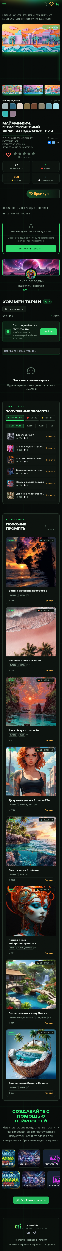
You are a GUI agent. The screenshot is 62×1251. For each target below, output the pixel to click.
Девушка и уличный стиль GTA (29, 800)
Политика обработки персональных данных (32, 1244)
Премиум (41, 193)
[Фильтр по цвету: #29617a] (13, 106)
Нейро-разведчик (24, 147)
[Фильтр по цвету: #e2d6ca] (20, 106)
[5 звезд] (33, 154)
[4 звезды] (29, 154)
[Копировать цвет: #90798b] (15, 110)
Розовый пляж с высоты (25, 660)
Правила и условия (36, 1239)
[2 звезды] (20, 154)
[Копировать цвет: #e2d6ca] (22, 103)
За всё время (15, 426)
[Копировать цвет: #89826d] (44, 103)
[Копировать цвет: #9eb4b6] (8, 103)
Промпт (43, 208)
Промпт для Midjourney (20, 138)
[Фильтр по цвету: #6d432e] (34, 106)
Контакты (20, 1239)
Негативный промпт (16, 213)
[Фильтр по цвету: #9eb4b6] (5, 106)
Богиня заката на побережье (28, 590)
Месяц (42, 426)
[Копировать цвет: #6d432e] (37, 103)
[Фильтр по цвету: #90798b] (13, 114)
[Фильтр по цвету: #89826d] (42, 106)
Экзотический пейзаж (24, 870)
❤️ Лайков (32, 418)
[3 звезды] (24, 154)
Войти (48, 331)
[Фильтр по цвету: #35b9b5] (5, 114)
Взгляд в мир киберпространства (22, 941)
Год (51, 426)
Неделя (30, 426)
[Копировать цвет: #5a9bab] (51, 103)
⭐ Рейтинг (47, 418)
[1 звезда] (15, 154)
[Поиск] (45, 4)
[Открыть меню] (4, 5)
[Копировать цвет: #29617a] (15, 103)
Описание (9, 208)
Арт (16, 141)
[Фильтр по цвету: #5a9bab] (49, 106)
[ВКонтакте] (49, 142)
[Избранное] (51, 4)
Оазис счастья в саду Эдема (28, 1013)
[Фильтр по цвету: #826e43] (27, 106)
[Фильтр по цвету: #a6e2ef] (56, 106)
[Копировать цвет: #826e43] (29, 103)
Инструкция (27, 208)
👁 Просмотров (15, 418)
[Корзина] (57, 4)
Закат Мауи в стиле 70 (24, 730)
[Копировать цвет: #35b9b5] (8, 110)
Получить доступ (31, 248)
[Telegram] (53, 142)
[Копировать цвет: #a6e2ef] (58, 103)
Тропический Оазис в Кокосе (28, 1083)
